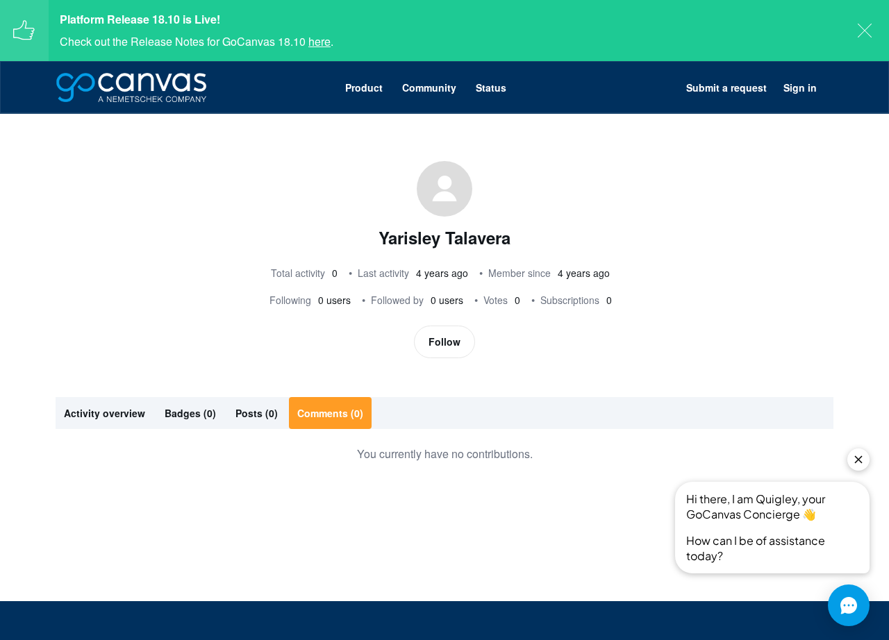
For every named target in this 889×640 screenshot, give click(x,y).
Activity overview (104, 413)
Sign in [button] (800, 87)
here (319, 41)
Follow (444, 341)
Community (429, 87)
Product (364, 87)
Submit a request (726, 87)
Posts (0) (256, 413)
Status (491, 87)
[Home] (131, 87)
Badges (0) (190, 413)
